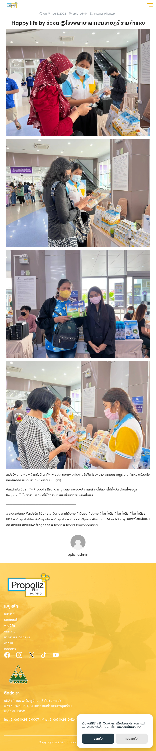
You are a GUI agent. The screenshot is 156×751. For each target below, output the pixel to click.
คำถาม (8, 643)
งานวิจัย (9, 625)
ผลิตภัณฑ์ (10, 619)
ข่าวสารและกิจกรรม (104, 14)
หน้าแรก (9, 613)
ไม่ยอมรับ (131, 738)
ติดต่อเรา (10, 649)
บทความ (9, 631)
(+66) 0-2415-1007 (25, 719)
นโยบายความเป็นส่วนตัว (126, 727)
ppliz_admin (80, 14)
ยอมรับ (98, 738)
